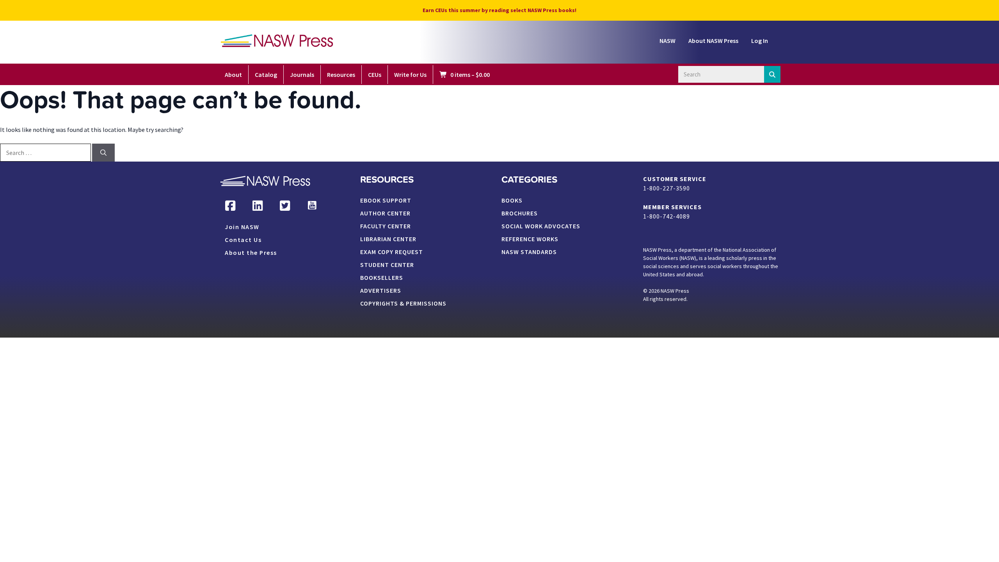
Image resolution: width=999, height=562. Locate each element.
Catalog (266, 74)
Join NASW (242, 227)
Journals (302, 74)
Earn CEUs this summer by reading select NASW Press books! (499, 10)
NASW (667, 40)
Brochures (519, 213)
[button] (230, 205)
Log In (759, 40)
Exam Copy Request (391, 252)
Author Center (385, 213)
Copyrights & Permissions (403, 303)
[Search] (772, 74)
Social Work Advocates (540, 226)
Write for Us (410, 74)
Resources (341, 74)
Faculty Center (385, 226)
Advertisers (380, 290)
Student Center (387, 265)
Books (512, 200)
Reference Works (529, 239)
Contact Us (243, 240)
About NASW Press (713, 40)
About (233, 74)
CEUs (374, 74)
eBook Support (385, 200)
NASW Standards (529, 252)
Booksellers (381, 277)
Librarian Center (388, 239)
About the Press (251, 252)
